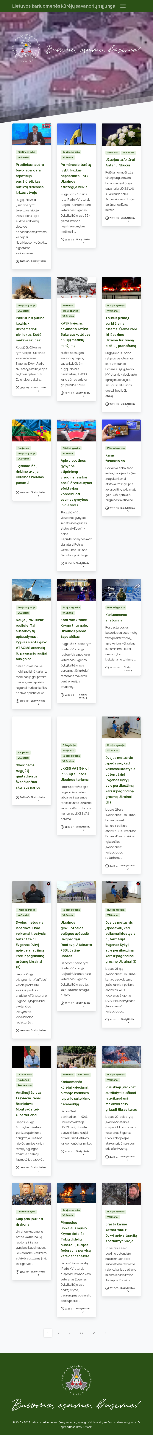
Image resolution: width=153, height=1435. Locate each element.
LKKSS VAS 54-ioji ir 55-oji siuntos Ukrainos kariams (75, 774)
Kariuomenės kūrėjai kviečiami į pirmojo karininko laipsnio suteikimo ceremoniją (75, 1092)
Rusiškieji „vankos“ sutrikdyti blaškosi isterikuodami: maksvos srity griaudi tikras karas (121, 1098)
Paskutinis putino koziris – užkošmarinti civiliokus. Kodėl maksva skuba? (30, 329)
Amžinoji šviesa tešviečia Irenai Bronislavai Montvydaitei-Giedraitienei (28, 1103)
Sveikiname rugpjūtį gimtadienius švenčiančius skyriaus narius (28, 776)
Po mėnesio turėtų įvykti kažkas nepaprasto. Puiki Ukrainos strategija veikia (76, 175)
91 (94, 1333)
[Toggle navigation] (123, 6)
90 (81, 1333)
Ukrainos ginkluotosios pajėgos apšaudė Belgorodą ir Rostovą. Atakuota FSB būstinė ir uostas (76, 939)
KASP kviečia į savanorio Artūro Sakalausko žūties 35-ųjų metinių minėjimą (75, 334)
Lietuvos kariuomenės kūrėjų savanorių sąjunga (63, 6)
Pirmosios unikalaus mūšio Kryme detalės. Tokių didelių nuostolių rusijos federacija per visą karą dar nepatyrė (76, 1239)
